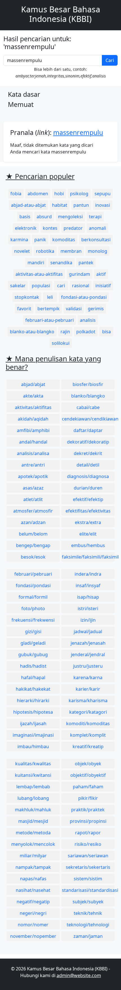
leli (50, 297)
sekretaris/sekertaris (88, 867)
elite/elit (88, 534)
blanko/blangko (88, 396)
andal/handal (33, 442)
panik (40, 239)
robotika (45, 251)
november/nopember (33, 936)
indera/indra (88, 574)
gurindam (79, 274)
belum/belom (33, 534)
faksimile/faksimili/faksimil (88, 557)
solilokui (61, 343)
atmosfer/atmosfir (33, 511)
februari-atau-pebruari (49, 320)
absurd (44, 216)
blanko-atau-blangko (32, 332)
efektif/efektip (88, 499)
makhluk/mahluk (33, 810)
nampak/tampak (33, 867)
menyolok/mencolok (33, 844)
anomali (97, 228)
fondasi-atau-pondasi (84, 297)
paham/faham (88, 787)
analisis (88, 320)
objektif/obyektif (88, 775)
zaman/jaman (88, 936)
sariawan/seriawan (88, 856)
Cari (110, 60)
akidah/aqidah (33, 419)
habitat (59, 205)
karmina (19, 239)
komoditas (63, 239)
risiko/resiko (88, 844)
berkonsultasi (96, 239)
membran (71, 251)
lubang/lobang (33, 798)
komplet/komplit (88, 735)
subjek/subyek (88, 902)
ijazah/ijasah (33, 723)
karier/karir (88, 689)
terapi (95, 216)
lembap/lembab (33, 787)
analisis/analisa (33, 453)
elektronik (26, 228)
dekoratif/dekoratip (88, 442)
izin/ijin (88, 620)
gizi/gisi (33, 631)
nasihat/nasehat (33, 890)
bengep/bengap (33, 545)
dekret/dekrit (88, 453)
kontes (50, 228)
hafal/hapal (33, 677)
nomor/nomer (33, 925)
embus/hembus (88, 545)
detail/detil (88, 465)
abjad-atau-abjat (28, 205)
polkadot (85, 332)
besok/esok (33, 557)
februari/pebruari (33, 574)
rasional (80, 285)
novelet (22, 251)
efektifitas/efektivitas (88, 511)
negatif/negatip (33, 902)
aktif (101, 274)
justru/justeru (88, 666)
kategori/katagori (88, 712)
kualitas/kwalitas (33, 764)
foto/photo (33, 608)
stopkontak (27, 297)
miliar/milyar (33, 856)
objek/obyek (88, 764)
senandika (61, 262)
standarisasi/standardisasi (88, 890)
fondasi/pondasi (33, 585)
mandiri (36, 262)
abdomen (38, 193)
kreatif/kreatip (88, 746)
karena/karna (87, 677)
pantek (86, 262)
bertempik (48, 309)
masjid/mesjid (33, 821)
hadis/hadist (33, 666)
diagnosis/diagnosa (88, 476)
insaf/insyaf (88, 585)
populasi (41, 285)
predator (73, 228)
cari (61, 285)
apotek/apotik (33, 476)
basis (24, 216)
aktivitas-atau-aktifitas (39, 274)
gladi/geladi (33, 643)
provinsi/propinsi (88, 821)
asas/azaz (33, 488)
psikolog (79, 193)
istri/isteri (88, 608)
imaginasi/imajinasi (33, 735)
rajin (65, 332)
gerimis (96, 309)
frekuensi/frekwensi (33, 620)
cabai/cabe (88, 407)
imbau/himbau (33, 746)
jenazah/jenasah (88, 643)
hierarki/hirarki (33, 700)
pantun (81, 205)
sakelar (18, 285)
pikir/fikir (88, 798)
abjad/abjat (33, 384)
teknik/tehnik (88, 913)
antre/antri (33, 465)
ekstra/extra (88, 522)
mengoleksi (70, 216)
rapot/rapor (88, 833)
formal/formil (33, 597)
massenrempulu (78, 132)
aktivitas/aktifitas (33, 407)
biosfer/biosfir (88, 384)
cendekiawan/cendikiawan (88, 419)
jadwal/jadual (88, 631)
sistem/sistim (88, 879)
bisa (106, 332)
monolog (97, 251)
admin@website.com (79, 975)
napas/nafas (33, 879)
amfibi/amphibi (33, 430)
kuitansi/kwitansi (33, 775)
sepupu (103, 193)
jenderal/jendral (88, 654)
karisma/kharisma (88, 700)
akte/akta (33, 396)
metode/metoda (33, 833)
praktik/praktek (88, 810)
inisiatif (103, 285)
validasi (74, 309)
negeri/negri (33, 913)
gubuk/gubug (33, 654)
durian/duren (88, 488)
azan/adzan (33, 522)
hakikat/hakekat (33, 689)
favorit (24, 309)
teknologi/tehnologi (88, 925)
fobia (15, 193)
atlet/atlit (33, 499)
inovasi (102, 205)
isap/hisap (88, 597)
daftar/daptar (88, 430)
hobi (59, 193)
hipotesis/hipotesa (33, 712)
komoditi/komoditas (88, 723)
